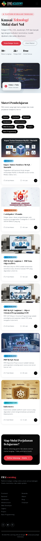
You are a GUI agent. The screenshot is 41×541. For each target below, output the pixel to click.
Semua (5, 117)
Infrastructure (20, 122)
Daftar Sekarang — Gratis (17, 458)
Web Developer (8, 127)
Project (30, 127)
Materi (24, 496)
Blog (23, 499)
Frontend (16, 117)
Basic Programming (9, 131)
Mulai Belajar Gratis (11, 43)
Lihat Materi (29, 43)
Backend (26, 117)
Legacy (20, 127)
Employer (25, 502)
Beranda (24, 493)
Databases (7, 122)
